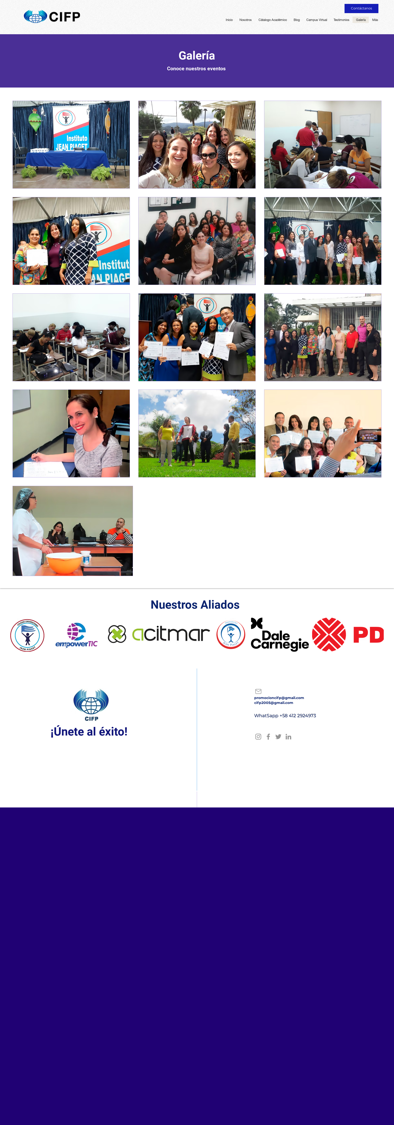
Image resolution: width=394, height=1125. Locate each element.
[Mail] (258, 691)
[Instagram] (258, 737)
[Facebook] (268, 737)
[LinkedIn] (288, 737)
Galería (197, 55)
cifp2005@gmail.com (273, 703)
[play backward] (15, 635)
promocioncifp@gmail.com (279, 698)
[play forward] (378, 635)
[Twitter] (278, 737)
